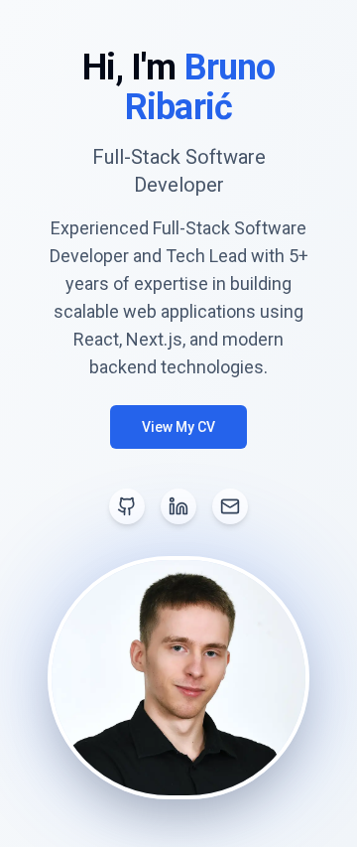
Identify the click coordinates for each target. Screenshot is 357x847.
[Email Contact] (230, 506)
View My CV (178, 427)
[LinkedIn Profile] (178, 506)
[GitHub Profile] (127, 506)
